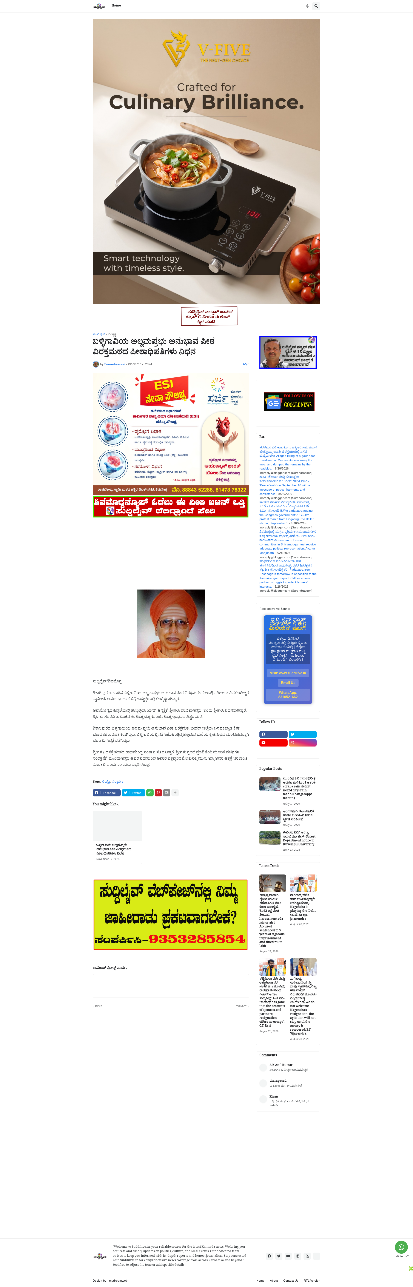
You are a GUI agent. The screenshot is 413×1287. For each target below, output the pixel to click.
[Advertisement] (171, 549)
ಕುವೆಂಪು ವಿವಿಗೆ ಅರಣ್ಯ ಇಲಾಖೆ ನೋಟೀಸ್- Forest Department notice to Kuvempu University (299, 839)
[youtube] (273, 743)
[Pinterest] (158, 792)
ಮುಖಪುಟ (99, 334)
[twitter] (303, 734)
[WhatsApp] (150, 792)
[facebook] (273, 734)
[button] (307, 6)
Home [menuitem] (116, 6)
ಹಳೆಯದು (241, 1006)
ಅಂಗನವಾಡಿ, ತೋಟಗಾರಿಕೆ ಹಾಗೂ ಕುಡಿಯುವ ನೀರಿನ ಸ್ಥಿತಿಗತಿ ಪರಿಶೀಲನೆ (298, 816)
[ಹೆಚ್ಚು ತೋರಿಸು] (175, 792)
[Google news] (303, 751)
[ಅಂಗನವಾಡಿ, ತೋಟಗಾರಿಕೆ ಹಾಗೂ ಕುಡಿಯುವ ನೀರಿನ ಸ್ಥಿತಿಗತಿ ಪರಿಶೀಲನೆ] (269, 817)
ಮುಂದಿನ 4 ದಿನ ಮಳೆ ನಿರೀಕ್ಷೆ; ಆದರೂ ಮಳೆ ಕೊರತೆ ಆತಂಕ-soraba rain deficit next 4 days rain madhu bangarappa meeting (299, 789)
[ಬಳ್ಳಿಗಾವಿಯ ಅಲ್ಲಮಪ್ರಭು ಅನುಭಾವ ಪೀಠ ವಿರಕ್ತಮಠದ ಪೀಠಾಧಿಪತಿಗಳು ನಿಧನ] (117, 826)
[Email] (166, 792)
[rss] (307, 1256)
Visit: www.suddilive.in (288, 673)
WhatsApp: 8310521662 (288, 695)
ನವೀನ (99, 1006)
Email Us (288, 683)
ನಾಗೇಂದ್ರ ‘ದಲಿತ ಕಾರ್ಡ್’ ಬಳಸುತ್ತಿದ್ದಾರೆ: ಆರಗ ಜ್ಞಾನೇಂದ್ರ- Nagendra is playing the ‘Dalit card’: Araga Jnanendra (303, 907)
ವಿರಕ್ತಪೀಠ (117, 781)
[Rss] (273, 751)
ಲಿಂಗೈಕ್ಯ (112, 334)
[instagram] (303, 743)
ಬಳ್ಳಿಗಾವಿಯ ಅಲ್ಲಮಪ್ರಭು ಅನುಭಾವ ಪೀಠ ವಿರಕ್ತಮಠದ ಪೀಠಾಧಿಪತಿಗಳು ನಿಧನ (113, 850)
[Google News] (316, 1256)
